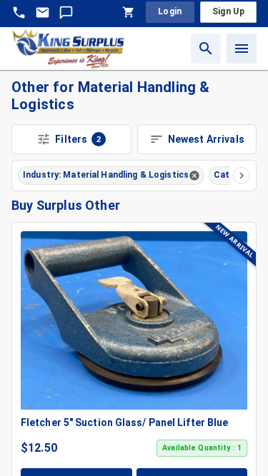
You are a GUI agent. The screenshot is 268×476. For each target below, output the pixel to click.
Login (170, 11)
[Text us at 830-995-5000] (66, 12)
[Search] (206, 49)
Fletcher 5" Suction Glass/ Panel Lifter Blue (124, 422)
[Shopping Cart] (129, 12)
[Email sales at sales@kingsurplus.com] (42, 12)
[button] (111, 175)
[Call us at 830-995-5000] (18, 12)
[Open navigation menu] (242, 49)
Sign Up (228, 11)
